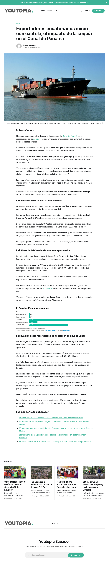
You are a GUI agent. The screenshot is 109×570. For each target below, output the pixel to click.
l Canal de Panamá (69, 136)
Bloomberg (47, 288)
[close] (106, 2)
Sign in (87, 11)
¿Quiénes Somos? (45, 11)
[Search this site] (80, 10)
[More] (55, 10)
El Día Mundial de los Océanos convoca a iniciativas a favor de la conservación (51, 418)
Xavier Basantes (29, 45)
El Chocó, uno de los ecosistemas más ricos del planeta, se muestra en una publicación (55, 441)
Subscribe (98, 11)
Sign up (54, 523)
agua (18, 24)
